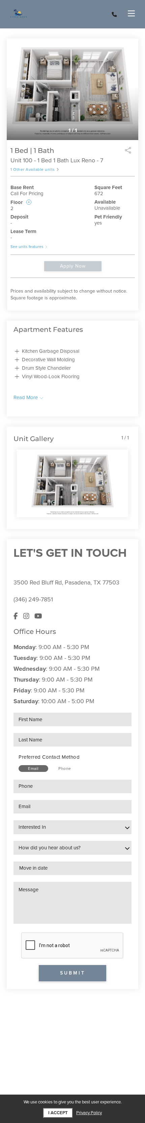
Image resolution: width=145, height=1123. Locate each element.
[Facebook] (15, 616)
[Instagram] (26, 616)
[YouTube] (38, 616)
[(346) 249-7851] (114, 14)
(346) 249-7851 (33, 599)
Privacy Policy (89, 1113)
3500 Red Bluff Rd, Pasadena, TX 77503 (66, 582)
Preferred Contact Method (49, 757)
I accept (58, 1113)
